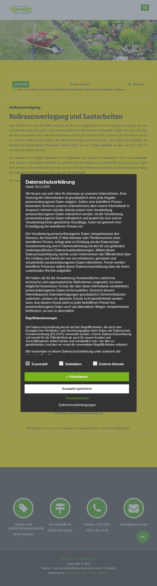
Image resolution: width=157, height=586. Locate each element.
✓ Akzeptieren (77, 376)
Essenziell (39, 364)
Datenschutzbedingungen (77, 405)
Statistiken (73, 364)
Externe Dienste (111, 364)
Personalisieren (77, 398)
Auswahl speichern (77, 388)
